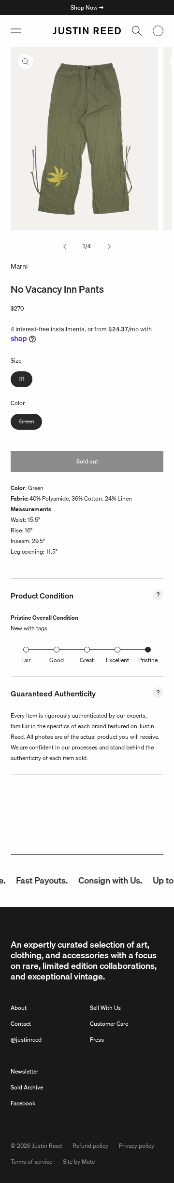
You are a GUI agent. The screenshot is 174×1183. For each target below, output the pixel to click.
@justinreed (26, 1039)
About (19, 1007)
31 (25, 380)
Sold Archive (27, 1087)
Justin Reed (47, 1145)
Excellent (117, 660)
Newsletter (24, 1071)
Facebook (23, 1103)
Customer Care (109, 1023)
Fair (25, 660)
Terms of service (31, 1161)
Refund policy (90, 1145)
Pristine (148, 660)
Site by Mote (79, 1161)
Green (30, 423)
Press (97, 1039)
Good (56, 660)
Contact (21, 1023)
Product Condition (42, 595)
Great (87, 660)
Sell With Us (105, 1007)
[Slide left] (64, 246)
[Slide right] (109, 246)
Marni (19, 266)
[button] (16, 30)
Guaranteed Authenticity (53, 693)
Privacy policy (136, 1145)
